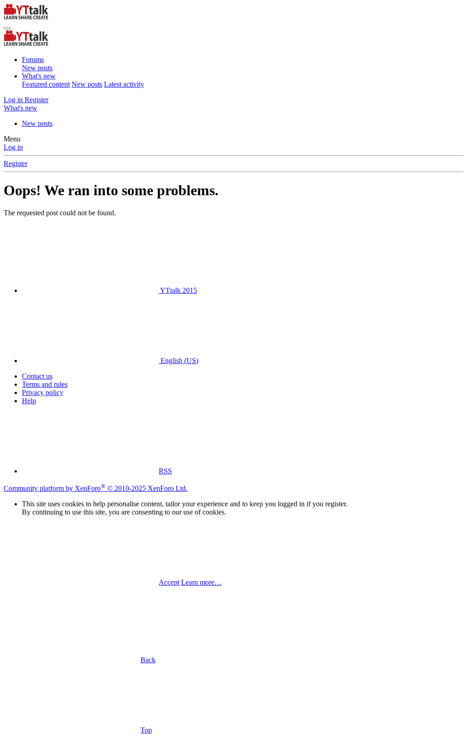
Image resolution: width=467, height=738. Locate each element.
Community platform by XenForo (95, 488)
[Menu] (7, 28)
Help (29, 401)
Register (15, 163)
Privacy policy (42, 392)
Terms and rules (44, 384)
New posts (37, 68)
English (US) (178, 360)
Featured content (46, 84)
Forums (33, 59)
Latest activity (124, 84)
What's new (39, 76)
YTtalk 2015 (178, 290)
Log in (13, 147)
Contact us (37, 376)
